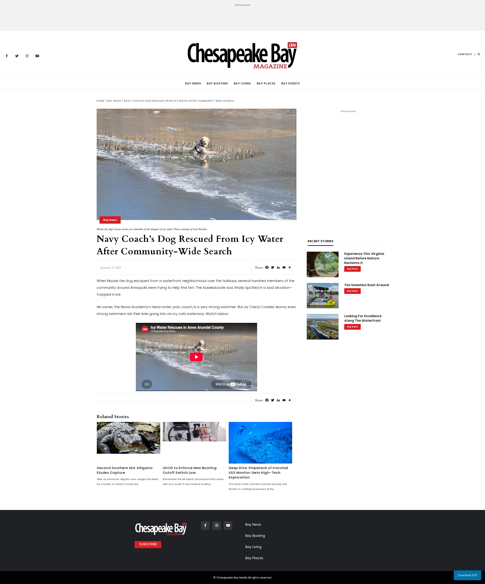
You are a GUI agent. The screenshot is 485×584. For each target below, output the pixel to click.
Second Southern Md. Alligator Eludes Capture (125, 470)
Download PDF (467, 575)
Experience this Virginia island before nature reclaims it (364, 258)
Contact (465, 54)
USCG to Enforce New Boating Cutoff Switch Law (190, 470)
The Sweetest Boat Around (366, 285)
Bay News (193, 83)
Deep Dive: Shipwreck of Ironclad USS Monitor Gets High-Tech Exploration (258, 472)
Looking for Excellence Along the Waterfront (363, 318)
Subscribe (148, 544)
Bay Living (242, 83)
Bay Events (290, 83)
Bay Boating (217, 83)
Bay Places (266, 83)
